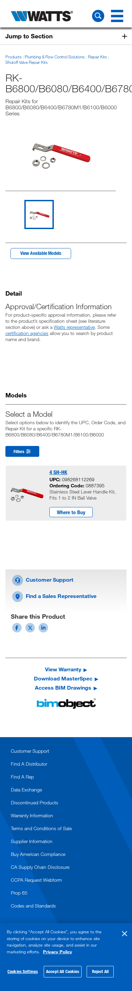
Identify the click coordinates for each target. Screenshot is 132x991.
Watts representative (74, 327)
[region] (66, 957)
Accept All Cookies (62, 971)
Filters (19, 451)
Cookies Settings (22, 971)
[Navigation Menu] (117, 16)
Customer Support (48, 579)
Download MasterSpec (63, 678)
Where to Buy (71, 512)
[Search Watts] (98, 16)
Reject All (100, 971)
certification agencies (26, 333)
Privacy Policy (57, 951)
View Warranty (63, 669)
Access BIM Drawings (63, 688)
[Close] (124, 933)
